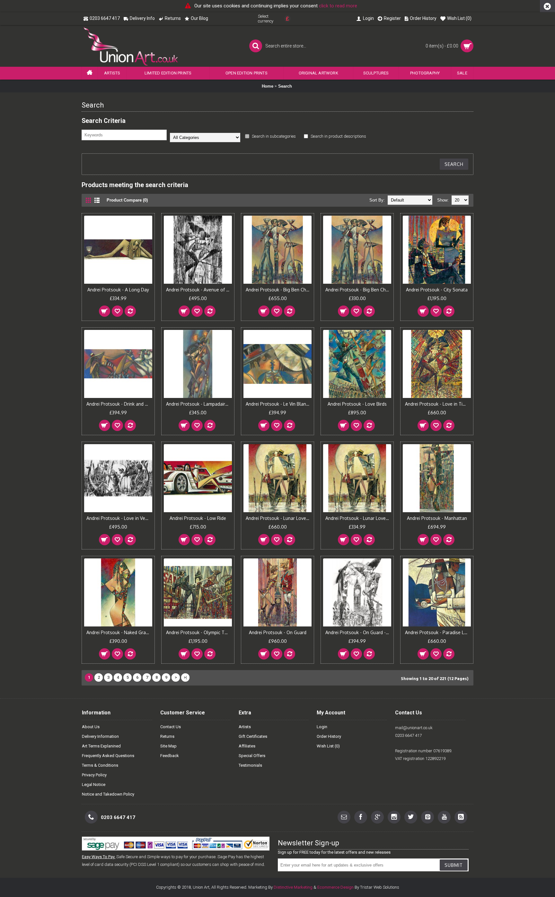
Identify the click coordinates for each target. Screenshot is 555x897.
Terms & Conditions (100, 765)
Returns (167, 736)
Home (267, 86)
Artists (245, 726)
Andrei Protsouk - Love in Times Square (438, 404)
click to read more (338, 6)
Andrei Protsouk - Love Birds (357, 404)
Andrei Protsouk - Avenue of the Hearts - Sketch (199, 289)
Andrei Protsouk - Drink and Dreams (119, 404)
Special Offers (252, 755)
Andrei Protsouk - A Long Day (118, 289)
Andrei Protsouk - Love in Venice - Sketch (119, 518)
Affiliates (247, 746)
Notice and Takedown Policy (108, 794)
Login (322, 726)
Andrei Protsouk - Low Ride (198, 518)
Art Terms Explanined (101, 746)
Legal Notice (93, 784)
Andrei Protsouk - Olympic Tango (199, 632)
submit (454, 865)
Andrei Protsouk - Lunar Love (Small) (358, 518)
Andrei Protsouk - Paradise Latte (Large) (438, 632)
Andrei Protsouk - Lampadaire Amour (199, 404)
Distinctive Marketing (293, 887)
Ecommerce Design (335, 887)
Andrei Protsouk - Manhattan (437, 518)
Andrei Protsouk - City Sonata (437, 289)
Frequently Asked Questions (108, 755)
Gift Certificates (253, 736)
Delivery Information (100, 736)
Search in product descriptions (338, 136)
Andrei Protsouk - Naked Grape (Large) (119, 632)
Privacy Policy (94, 774)
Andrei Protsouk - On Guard (277, 632)
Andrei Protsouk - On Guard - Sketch (358, 632)
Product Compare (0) (127, 200)
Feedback (169, 755)
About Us (91, 726)
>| (185, 677)
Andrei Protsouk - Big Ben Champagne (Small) (358, 289)
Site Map (168, 746)
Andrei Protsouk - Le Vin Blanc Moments (279, 404)
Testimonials (250, 765)
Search (285, 86)
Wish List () (328, 746)
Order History (329, 736)
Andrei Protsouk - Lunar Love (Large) (279, 518)
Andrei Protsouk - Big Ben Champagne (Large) (279, 289)
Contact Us (170, 726)
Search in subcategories (273, 136)
